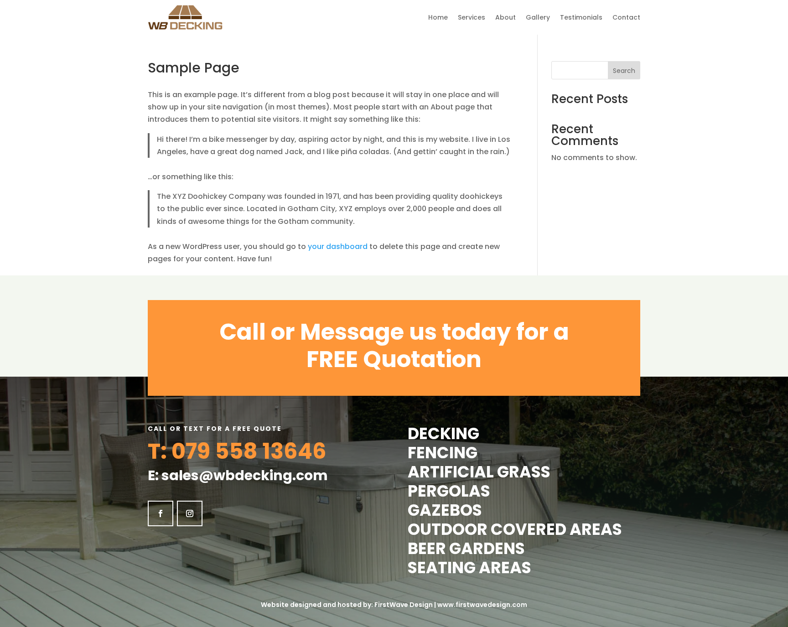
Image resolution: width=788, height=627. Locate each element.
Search (624, 70)
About (505, 17)
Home (438, 17)
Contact (626, 17)
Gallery (538, 17)
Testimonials (581, 17)
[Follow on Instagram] (189, 513)
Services (471, 17)
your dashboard (338, 246)
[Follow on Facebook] (160, 513)
